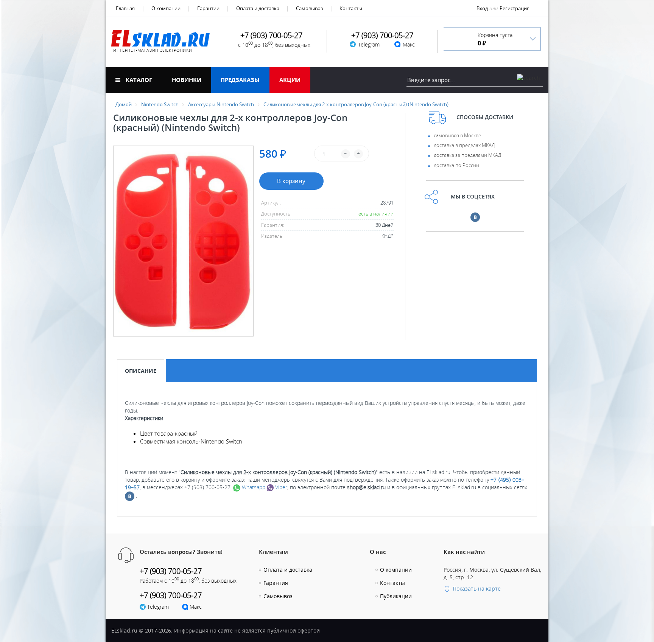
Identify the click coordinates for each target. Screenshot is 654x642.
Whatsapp (252, 487)
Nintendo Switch (160, 104)
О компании (166, 8)
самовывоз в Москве (457, 135)
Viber (280, 487)
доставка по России (456, 165)
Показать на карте (476, 588)
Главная (125, 8)
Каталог (138, 80)
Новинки (186, 80)
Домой (123, 104)
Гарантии (208, 8)
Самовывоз (309, 8)
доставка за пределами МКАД (467, 155)
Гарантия (275, 582)
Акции (290, 80)
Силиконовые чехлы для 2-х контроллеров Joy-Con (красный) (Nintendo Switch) (355, 104)
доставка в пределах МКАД (464, 145)
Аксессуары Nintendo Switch (221, 104)
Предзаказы (240, 80)
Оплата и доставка (257, 8)
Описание (140, 370)
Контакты (350, 8)
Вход (482, 8)
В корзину (291, 181)
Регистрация (514, 8)
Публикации (396, 596)
